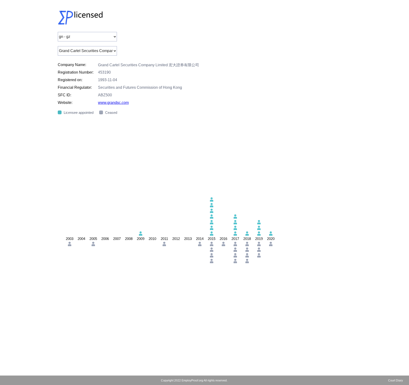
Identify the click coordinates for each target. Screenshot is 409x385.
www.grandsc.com (113, 103)
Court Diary (395, 380)
